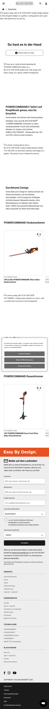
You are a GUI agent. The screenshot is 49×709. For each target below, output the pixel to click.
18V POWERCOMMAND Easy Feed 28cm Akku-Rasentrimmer (21, 434)
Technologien (12, 9)
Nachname (8, 487)
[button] (24, 53)
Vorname (7, 476)
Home (3, 9)
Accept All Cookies (24, 366)
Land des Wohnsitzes (12, 509)
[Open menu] (3, 3)
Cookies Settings (24, 353)
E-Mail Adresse (9, 498)
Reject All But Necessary (24, 359)
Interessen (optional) (11, 530)
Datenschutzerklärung (20, 553)
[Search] (40, 3)
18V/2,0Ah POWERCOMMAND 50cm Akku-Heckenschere (22, 281)
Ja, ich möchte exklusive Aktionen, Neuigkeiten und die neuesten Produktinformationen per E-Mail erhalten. (23, 522)
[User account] (46, 3)
